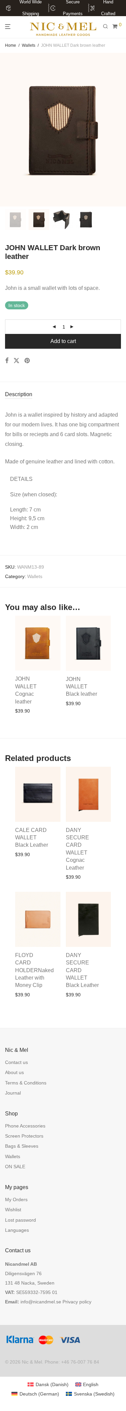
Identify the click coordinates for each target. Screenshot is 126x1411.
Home (10, 45)
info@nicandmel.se (40, 1301)
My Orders (16, 1199)
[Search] (107, 26)
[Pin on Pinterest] (28, 360)
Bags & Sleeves (21, 1146)
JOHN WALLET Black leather (81, 686)
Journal (13, 1093)
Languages (17, 1230)
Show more (25, 720)
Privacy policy (76, 1301)
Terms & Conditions (25, 1082)
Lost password (20, 1220)
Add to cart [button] (24, 711)
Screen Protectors (24, 1136)
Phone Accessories (25, 1126)
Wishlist (13, 1209)
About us (14, 1072)
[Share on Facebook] (6, 360)
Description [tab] (18, 394)
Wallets (28, 45)
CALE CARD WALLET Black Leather (31, 837)
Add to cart (63, 341)
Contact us (16, 1062)
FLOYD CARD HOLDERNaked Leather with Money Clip (34, 970)
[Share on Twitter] (16, 360)
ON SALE (15, 1166)
